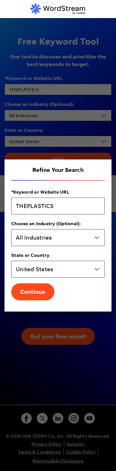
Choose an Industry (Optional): (46, 223)
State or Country (30, 255)
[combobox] (58, 237)
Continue (32, 291)
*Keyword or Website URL (40, 192)
